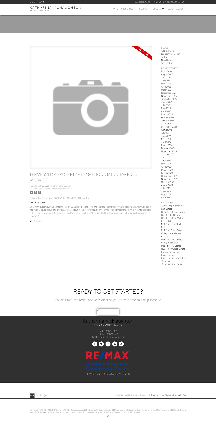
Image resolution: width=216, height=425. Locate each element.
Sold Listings (167, 63)
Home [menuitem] (115, 9)
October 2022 (167, 182)
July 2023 (165, 157)
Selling (157, 9)
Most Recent (167, 71)
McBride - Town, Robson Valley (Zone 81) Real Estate (172, 233)
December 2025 (169, 93)
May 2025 (166, 108)
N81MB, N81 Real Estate (173, 248)
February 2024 (168, 148)
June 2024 (166, 136)
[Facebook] (94, 343)
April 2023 (166, 166)
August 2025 (167, 102)
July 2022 (165, 188)
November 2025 (169, 96)
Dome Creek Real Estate (173, 212)
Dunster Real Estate (170, 215)
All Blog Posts (167, 51)
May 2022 (166, 194)
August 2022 (167, 185)
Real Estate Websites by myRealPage (174, 395)
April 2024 (166, 142)
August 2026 (167, 74)
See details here (37, 202)
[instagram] (108, 343)
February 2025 (168, 117)
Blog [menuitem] (170, 9)
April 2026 (166, 86)
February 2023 (168, 173)
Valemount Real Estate (172, 264)
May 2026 (166, 83)
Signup (33, 2)
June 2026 (166, 80)
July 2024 (165, 133)
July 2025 (165, 105)
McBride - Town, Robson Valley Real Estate (55, 189)
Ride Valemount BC (170, 252)
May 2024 (166, 139)
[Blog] (121, 343)
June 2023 (166, 160)
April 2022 (166, 197)
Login (41, 2)
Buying (143, 9)
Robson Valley (168, 255)
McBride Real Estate (171, 245)
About (179, 9)
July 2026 (165, 77)
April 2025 (166, 111)
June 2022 (166, 191)
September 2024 (169, 126)
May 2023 (166, 163)
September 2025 (169, 99)
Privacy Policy (155, 395)
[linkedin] (114, 343)
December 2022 (169, 176)
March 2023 (167, 170)
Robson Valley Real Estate (173, 258)
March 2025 (167, 114)
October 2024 (167, 123)
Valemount (166, 261)
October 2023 (167, 154)
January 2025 (167, 120)
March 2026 (167, 89)
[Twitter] (101, 343)
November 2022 (169, 179)
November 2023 (169, 151)
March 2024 (167, 145)
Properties (127, 9)
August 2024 (167, 129)
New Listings (167, 60)
